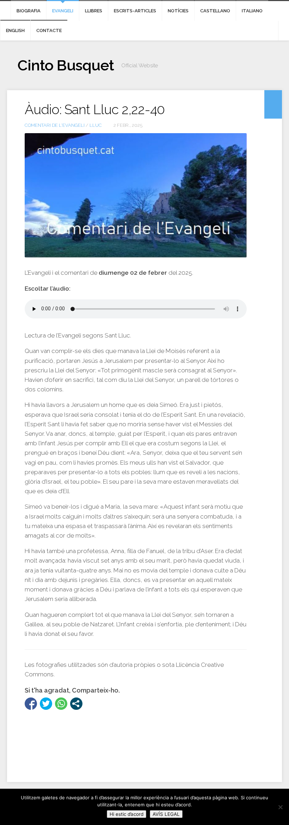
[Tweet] (46, 703)
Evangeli (62, 10)
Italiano (252, 10)
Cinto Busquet (66, 65)
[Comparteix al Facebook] (31, 703)
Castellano (215, 10)
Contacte (49, 30)
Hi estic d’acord (126, 814)
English (15, 30)
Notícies (178, 10)
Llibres (93, 10)
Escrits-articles (135, 10)
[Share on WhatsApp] (61, 703)
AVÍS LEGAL (166, 814)
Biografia (29, 10)
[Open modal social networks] (76, 703)
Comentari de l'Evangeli (55, 125)
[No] (280, 807)
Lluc (96, 125)
